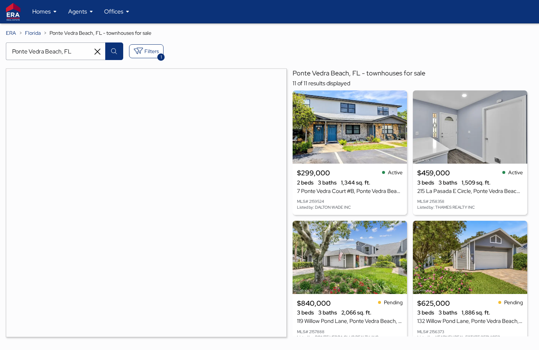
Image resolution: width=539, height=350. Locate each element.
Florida (33, 33)
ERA (11, 33)
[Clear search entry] (97, 51)
